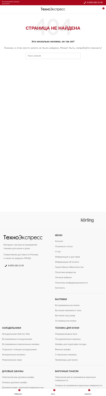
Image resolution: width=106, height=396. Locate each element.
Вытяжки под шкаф (65, 315)
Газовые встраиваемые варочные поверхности (78, 385)
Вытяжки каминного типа (68, 310)
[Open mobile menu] (3, 9)
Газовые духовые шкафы (14, 382)
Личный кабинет (63, 277)
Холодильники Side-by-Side (16, 334)
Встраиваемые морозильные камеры (20, 344)
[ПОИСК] (77, 56)
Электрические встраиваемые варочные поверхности (75, 378)
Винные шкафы (63, 349)
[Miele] (18, 220)
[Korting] (87, 220)
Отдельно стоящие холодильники (19, 349)
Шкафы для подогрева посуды (70, 344)
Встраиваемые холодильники (17, 339)
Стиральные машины (66, 354)
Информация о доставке (67, 257)
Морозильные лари (12, 360)
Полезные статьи (64, 246)
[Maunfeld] (53, 220)
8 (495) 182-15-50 (95, 3)
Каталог (59, 241)
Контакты (60, 288)
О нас (58, 251)
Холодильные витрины (13, 354)
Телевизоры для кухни (66, 360)
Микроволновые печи (66, 334)
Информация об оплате (67, 262)
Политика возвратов (65, 272)
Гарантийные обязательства (69, 267)
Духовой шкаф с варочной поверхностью (23, 387)
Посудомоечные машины (68, 339)
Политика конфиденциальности (71, 283)
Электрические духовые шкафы (18, 377)
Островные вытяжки (65, 321)
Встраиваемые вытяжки (67, 305)
